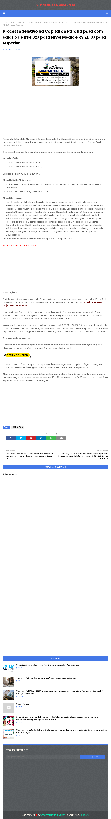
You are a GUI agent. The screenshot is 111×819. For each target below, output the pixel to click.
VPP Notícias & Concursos (55, 5)
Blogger (85, 815)
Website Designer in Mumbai (53, 815)
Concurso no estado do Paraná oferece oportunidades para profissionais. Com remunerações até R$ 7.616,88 (61, 731)
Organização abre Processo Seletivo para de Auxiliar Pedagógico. (47, 665)
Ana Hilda (9, 49)
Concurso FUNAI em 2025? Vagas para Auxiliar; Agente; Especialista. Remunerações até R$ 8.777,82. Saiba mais (59, 692)
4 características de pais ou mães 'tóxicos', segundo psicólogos (46, 678)
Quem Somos (22, 704)
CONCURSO (22, 22)
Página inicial (9, 22)
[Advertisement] (55, 114)
